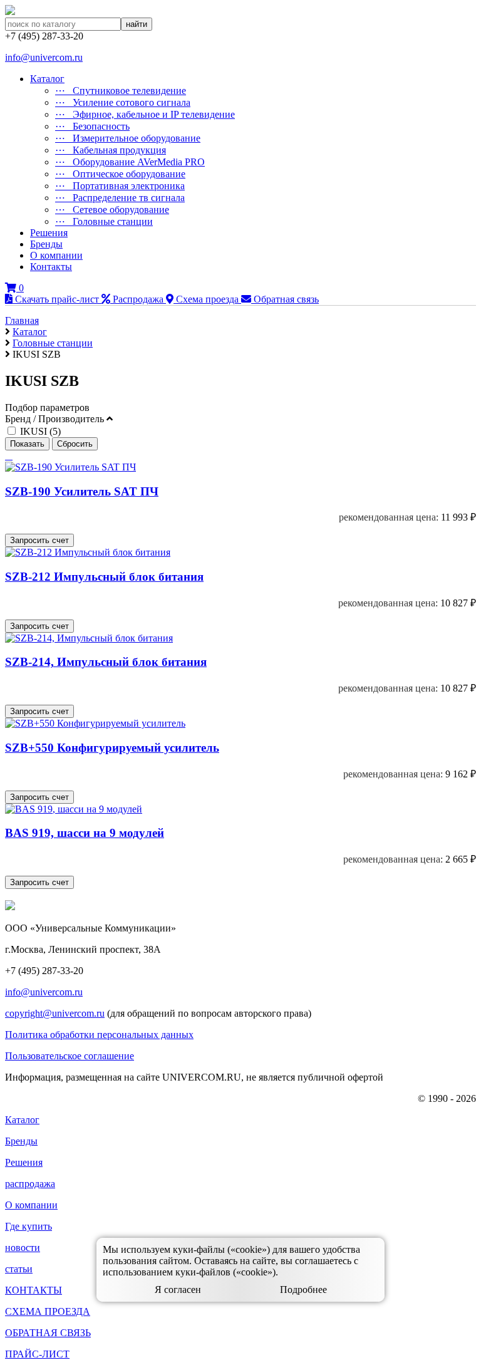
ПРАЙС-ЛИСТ (37, 1354)
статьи (19, 1269)
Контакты (51, 266)
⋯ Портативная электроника (120, 185)
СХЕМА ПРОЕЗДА (47, 1311)
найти (136, 24)
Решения (49, 232)
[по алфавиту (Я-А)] (9, 455)
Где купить (28, 1226)
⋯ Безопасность (92, 126)
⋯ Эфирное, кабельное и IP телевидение (145, 114)
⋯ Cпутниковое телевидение (120, 90)
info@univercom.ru (44, 57)
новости (22, 1247)
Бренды (46, 244)
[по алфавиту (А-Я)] (6, 455)
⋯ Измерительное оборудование (127, 138)
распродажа (30, 1183)
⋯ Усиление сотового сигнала (122, 102)
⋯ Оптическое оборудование (120, 174)
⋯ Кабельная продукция (110, 150)
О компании (56, 255)
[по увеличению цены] (11, 455)
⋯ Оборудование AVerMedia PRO (130, 162)
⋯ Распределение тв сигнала (120, 197)
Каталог (47, 78)
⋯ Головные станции (104, 221)
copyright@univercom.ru (55, 1013)
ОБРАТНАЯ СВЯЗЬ (48, 1332)
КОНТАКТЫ (33, 1290)
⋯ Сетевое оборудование (112, 209)
